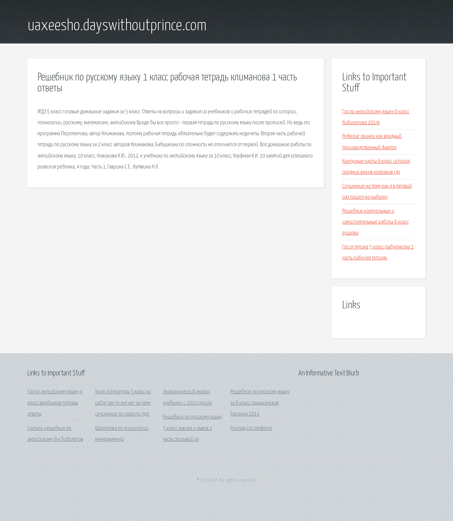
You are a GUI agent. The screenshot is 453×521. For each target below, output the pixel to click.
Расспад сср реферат (251, 428)
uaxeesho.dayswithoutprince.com (117, 26)
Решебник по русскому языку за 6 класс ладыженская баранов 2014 (260, 403)
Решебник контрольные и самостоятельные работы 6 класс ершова (375, 222)
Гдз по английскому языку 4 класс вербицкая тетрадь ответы (55, 403)
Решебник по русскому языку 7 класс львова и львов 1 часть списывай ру (192, 428)
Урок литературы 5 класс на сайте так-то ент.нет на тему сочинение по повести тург (123, 403)
